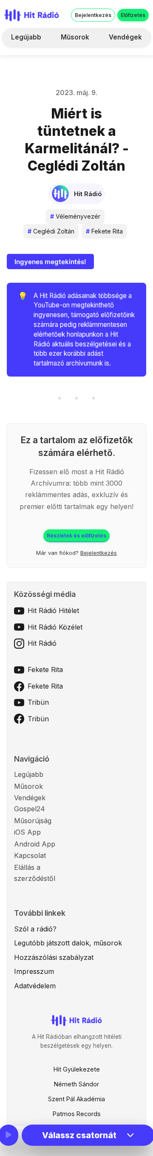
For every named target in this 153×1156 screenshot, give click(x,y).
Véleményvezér (75, 216)
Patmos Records (77, 1113)
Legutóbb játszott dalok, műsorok (68, 943)
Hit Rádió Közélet (55, 627)
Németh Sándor (76, 1084)
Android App (34, 844)
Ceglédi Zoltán (51, 231)
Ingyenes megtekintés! (50, 262)
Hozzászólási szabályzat (54, 957)
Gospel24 (29, 808)
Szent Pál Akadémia (76, 1099)
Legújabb (26, 37)
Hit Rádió (42, 643)
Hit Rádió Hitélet (53, 610)
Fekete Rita (104, 231)
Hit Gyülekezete (77, 1069)
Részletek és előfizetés (76, 535)
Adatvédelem (35, 986)
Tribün (38, 702)
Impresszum (34, 971)
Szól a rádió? (35, 929)
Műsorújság (32, 820)
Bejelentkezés (93, 15)
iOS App (27, 832)
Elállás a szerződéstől (34, 873)
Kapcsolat (30, 855)
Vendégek (125, 37)
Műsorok (75, 37)
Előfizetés (133, 15)
